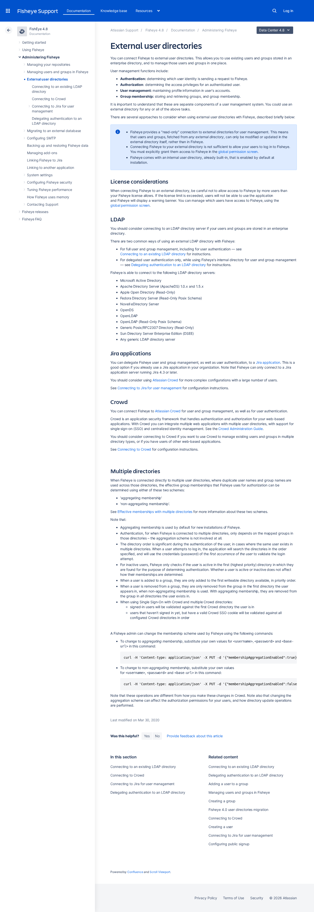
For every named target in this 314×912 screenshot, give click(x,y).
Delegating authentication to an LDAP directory (168, 265)
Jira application (268, 362)
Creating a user (221, 827)
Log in (288, 11)
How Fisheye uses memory (48, 197)
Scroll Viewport (160, 872)
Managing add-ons (42, 153)
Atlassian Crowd (165, 380)
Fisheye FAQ (32, 219)
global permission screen (238, 151)
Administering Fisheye (41, 57)
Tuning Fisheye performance (49, 190)
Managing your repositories (48, 64)
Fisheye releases (35, 212)
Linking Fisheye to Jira (44, 160)
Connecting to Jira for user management (150, 388)
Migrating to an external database (54, 131)
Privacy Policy (206, 898)
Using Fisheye (33, 50)
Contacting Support (42, 204)
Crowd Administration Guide (240, 429)
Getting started (34, 42)
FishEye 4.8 (38, 29)
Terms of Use (233, 898)
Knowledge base (114, 11)
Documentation (79, 11)
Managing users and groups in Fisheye (57, 72)
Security (256, 898)
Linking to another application (50, 167)
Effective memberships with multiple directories (155, 512)
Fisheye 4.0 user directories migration (238, 809)
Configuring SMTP (41, 138)
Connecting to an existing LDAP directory (153, 254)
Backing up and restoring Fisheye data (57, 145)
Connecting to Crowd (49, 99)
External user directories (47, 79)
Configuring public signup (229, 844)
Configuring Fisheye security (49, 182)
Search (274, 11)
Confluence (135, 872)
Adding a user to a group (228, 784)
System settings (39, 175)
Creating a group (222, 801)
